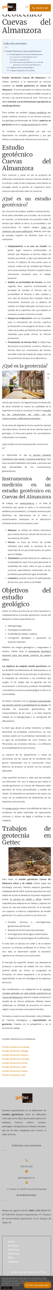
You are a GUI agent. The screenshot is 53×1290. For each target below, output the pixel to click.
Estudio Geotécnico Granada (15, 1047)
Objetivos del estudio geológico (22, 67)
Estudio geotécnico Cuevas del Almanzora (26, 54)
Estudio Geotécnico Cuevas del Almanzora (23, 51)
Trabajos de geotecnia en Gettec (22, 70)
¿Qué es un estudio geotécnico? (25, 57)
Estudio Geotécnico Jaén (13, 1075)
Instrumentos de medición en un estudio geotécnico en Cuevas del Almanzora (28, 63)
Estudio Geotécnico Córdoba (15, 1059)
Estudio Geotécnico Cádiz (14, 1067)
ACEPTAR (6, 1288)
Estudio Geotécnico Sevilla (14, 1063)
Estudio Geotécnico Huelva (15, 1071)
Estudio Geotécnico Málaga (15, 1051)
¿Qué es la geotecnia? (21, 60)
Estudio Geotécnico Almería (15, 1055)
